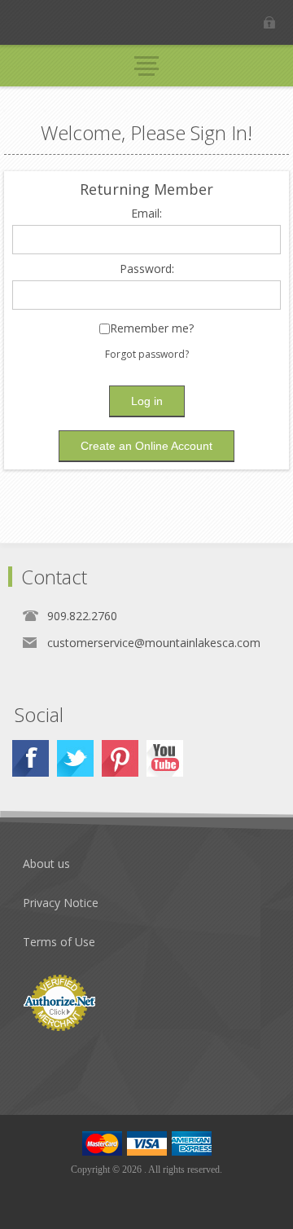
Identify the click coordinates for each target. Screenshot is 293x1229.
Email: (146, 214)
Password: (147, 269)
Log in (269, 22)
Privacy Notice (60, 902)
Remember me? (152, 329)
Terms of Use (59, 941)
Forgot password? (147, 354)
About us (46, 863)
